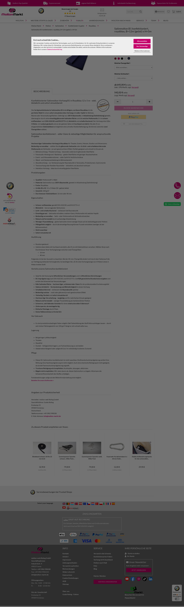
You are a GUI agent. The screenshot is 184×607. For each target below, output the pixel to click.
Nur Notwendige (142, 46)
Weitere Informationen (142, 51)
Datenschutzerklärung (54, 49)
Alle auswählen (142, 41)
